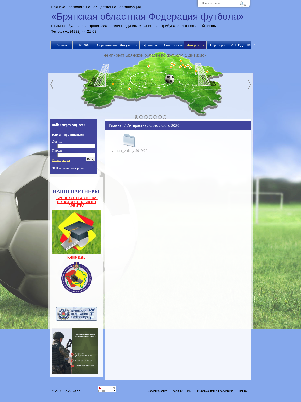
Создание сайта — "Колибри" (166, 390)
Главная (116, 125)
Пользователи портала (69, 168)
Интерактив (136, 125)
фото (153, 125)
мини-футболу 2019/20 (129, 151)
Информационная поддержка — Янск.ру (222, 390)
